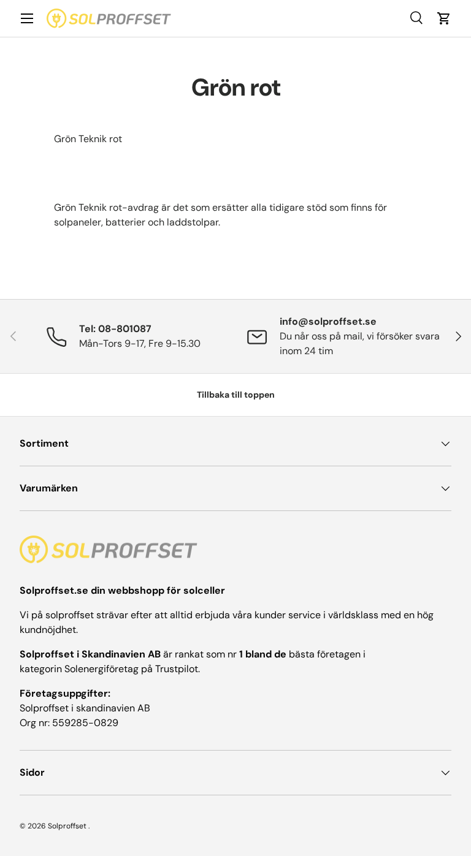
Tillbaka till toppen (236, 394)
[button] (444, 18)
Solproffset (67, 826)
